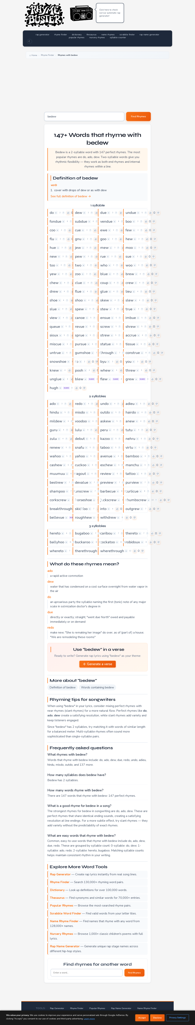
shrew (131, 326)
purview (132, 482)
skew (104, 300)
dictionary (77, 34)
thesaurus (92, 34)
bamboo (132, 456)
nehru (130, 438)
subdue (81, 221)
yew (53, 273)
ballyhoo (57, 542)
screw (105, 326)
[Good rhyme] (68, 212)
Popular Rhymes (97, 1008)
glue (104, 291)
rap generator (42, 34)
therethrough (86, 550)
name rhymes (108, 34)
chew (54, 282)
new (53, 256)
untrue (55, 352)
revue (79, 326)
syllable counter (118, 37)
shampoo (57, 491)
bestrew (56, 482)
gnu (78, 239)
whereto (57, 550)
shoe (53, 300)
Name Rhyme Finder (147, 1008)
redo (78, 403)
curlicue (132, 491)
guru (53, 430)
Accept (142, 1017)
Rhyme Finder (76, 1008)
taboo (105, 447)
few (129, 230)
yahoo (80, 456)
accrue (131, 335)
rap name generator (149, 34)
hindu (54, 412)
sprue (79, 335)
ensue (105, 317)
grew (130, 379)
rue (103, 256)
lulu (78, 430)
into (103, 508)
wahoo (55, 456)
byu (103, 361)
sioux (54, 335)
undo (104, 403)
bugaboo (82, 533)
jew (78, 247)
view (53, 317)
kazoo (105, 438)
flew (104, 379)
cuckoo (80, 465)
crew (130, 282)
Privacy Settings (177, 1017)
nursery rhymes (97, 37)
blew (79, 379)
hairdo (131, 412)
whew (105, 370)
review (105, 473)
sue (128, 256)
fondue (55, 221)
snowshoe (58, 361)
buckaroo (82, 542)
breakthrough (61, 508)
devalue (81, 482)
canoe (80, 317)
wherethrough (112, 550)
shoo (79, 300)
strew (105, 335)
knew (54, 370)
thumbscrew (136, 500)
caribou (106, 533)
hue (53, 247)
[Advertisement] (97, 83)
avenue (106, 456)
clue (78, 282)
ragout (80, 473)
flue (78, 291)
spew (79, 309)
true (129, 309)
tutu (129, 430)
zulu (53, 438)
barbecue (108, 491)
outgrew (133, 508)
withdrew (108, 517)
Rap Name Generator (121, 1008)
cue (78, 230)
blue (104, 273)
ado (53, 403)
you (128, 361)
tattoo (131, 473)
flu (52, 239)
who (103, 265)
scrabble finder (127, 34)
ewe (103, 230)
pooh (79, 370)
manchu (132, 465)
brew (130, 273)
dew (78, 212)
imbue (131, 317)
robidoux (133, 542)
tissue (130, 344)
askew (105, 421)
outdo (105, 412)
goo (103, 239)
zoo (78, 273)
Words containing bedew (97, 687)
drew (54, 291)
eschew (106, 465)
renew (55, 447)
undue (131, 212)
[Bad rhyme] (158, 212)
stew (104, 309)
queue (55, 326)
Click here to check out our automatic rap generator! (109, 12)
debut (80, 438)
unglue (55, 379)
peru (104, 430)
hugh (54, 387)
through (106, 352)
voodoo (81, 421)
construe (133, 352)
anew (130, 421)
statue (105, 344)
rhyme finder (60, 34)
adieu (130, 403)
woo (129, 265)
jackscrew (108, 500)
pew (78, 256)
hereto (55, 533)
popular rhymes (76, 37)
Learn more (89, 1018)
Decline (157, 1017)
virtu (129, 447)
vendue (106, 221)
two (78, 265)
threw (130, 370)
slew (129, 300)
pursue (80, 344)
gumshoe (82, 352)
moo (129, 247)
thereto (132, 533)
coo (52, 230)
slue (53, 309)
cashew (56, 465)
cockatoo (107, 542)
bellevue (57, 517)
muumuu (57, 473)
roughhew (83, 517)
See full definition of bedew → (71, 196)
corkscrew (58, 500)
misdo (80, 412)
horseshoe (83, 500)
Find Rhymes (138, 116)
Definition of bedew (63, 687)
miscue (55, 344)
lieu (129, 291)
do (52, 212)
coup (104, 282)
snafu (79, 447)
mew (104, 247)
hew (129, 239)
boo (129, 221)
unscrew (82, 491)
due (103, 212)
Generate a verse (99, 664)
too (52, 265)
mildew (56, 421)
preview (106, 482)
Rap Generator (57, 1008)
